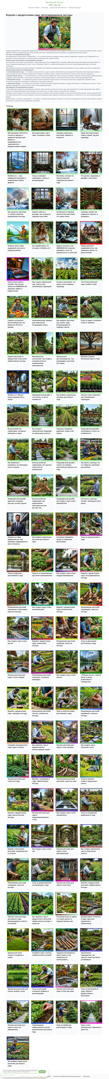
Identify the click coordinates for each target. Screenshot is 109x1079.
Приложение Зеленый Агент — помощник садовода (65, 7)
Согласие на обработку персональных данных (67, 1076)
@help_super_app (54, 5)
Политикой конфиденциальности (17, 1073)
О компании (44, 7)
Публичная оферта (34, 7)
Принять (42, 1071)
